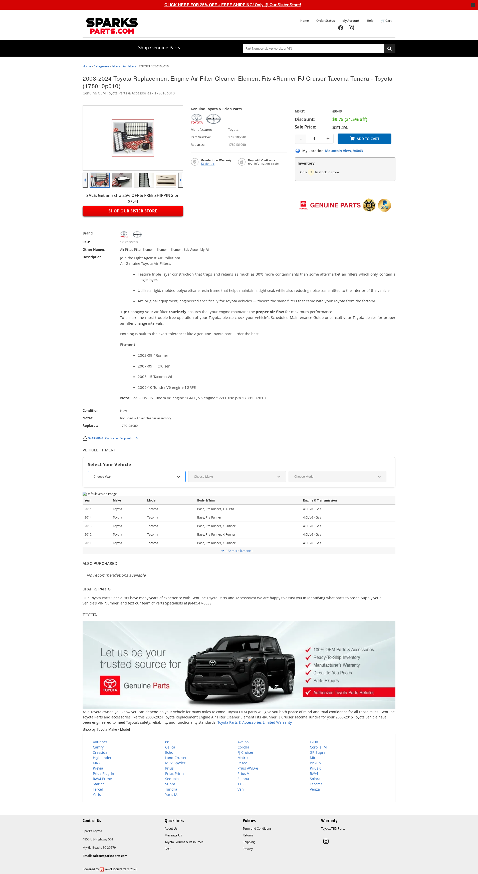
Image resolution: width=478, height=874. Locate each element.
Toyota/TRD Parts (333, 828)
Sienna (243, 778)
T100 (241, 784)
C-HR (314, 741)
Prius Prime (174, 773)
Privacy (248, 849)
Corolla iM (318, 747)
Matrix (242, 757)
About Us (171, 828)
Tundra (171, 789)
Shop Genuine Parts (159, 48)
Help (370, 21)
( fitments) (239, 551)
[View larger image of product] (100, 180)
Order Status (325, 21)
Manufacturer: (201, 130)
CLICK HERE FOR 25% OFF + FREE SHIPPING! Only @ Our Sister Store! (232, 5)
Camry (98, 747)
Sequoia (172, 778)
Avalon (243, 741)
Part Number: (201, 137)
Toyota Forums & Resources (184, 842)
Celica (170, 747)
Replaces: (197, 145)
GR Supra (318, 752)
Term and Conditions (257, 828)
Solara (315, 778)
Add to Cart (368, 138)
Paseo (242, 763)
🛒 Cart (386, 21)
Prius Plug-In (103, 773)
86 (167, 741)
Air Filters (129, 66)
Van (240, 789)
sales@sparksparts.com (110, 856)
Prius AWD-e (247, 768)
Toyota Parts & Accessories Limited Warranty (254, 722)
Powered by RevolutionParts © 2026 (110, 869)
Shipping (249, 842)
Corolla (243, 747)
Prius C (316, 768)
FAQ (167, 849)
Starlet (98, 784)
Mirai (314, 757)
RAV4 (314, 773)
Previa (98, 768)
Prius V (243, 773)
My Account (350, 21)
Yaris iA (171, 794)
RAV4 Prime (102, 778)
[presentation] (85, 180)
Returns (248, 835)
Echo (169, 752)
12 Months (207, 163)
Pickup (315, 763)
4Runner (100, 741)
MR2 (96, 763)
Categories (101, 66)
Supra (170, 784)
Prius (169, 768)
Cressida (100, 752)
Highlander (102, 757)
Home (304, 21)
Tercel (98, 789)
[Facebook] (341, 28)
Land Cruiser (176, 757)
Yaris (97, 794)
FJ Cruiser (245, 752)
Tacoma (316, 784)
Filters (116, 66)
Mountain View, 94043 (344, 151)
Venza (315, 789)
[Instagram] (352, 28)
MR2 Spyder (175, 763)
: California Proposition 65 (113, 438)
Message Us (173, 835)
